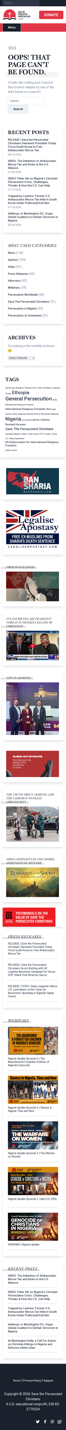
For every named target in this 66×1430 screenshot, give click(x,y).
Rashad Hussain (15, 424)
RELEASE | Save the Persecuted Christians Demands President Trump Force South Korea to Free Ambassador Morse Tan (32, 145)
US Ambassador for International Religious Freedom (32, 444)
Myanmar (55, 414)
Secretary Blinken (13, 434)
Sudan (48, 434)
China (39, 388)
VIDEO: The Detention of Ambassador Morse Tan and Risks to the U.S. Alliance (32, 164)
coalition (56, 388)
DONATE (51, 15)
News (11, 252)
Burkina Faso (31, 388)
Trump (54, 434)
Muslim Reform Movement (38, 414)
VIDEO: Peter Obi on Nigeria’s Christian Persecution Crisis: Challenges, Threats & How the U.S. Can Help (33, 182)
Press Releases (18, 273)
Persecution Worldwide (23, 294)
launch (8, 414)
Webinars (14, 287)
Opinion (13, 259)
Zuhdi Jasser (11, 450)
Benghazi (20, 388)
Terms (17, 1380)
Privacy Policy (32, 1380)
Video (11, 266)
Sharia (24, 434)
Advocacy (14, 280)
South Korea (33, 434)
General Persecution (28, 399)
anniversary (10, 388)
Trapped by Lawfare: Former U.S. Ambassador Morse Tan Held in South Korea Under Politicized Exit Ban (32, 199)
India (55, 400)
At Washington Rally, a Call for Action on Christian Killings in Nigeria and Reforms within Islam (32, 1344)
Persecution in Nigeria (22, 308)
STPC (41, 434)
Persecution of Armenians (25, 315)
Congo (8, 393)
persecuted (27, 420)
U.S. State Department (14, 438)
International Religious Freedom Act (28, 409)
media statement (19, 414)
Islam (53, 409)
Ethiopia (20, 392)
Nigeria (13, 419)
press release (41, 419)
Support (48, 1380)
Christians (47, 388)
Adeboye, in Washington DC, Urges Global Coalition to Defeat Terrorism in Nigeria (33, 217)
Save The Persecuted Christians (28, 301)
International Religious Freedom (19, 405)
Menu (11, 27)
